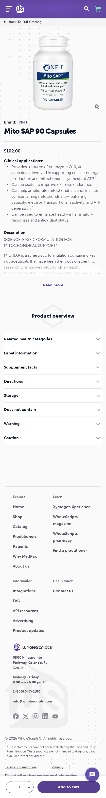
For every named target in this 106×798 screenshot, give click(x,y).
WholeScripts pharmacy (65, 537)
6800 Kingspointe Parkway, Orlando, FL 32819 (30, 662)
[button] (53, 339)
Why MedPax (25, 556)
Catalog (20, 526)
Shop (17, 516)
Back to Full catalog (25, 22)
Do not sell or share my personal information (41, 775)
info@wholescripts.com (32, 701)
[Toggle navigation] (9, 9)
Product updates (28, 630)
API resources (25, 610)
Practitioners (24, 536)
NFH (23, 122)
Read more (53, 285)
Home (18, 506)
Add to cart (69, 787)
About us (21, 566)
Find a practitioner (70, 550)
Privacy (57, 767)
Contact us (63, 591)
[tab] (53, 339)
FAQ (16, 600)
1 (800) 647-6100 (26, 691)
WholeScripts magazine (65, 520)
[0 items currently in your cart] (97, 9)
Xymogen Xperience (71, 506)
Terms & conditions (20, 767)
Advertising (23, 620)
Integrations (24, 591)
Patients (20, 546)
